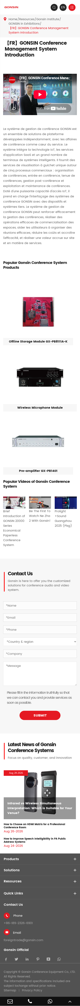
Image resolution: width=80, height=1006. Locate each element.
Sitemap (10, 990)
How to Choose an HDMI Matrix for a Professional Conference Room (34, 826)
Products (11, 859)
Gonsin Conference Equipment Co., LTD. (48, 972)
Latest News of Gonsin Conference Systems (32, 748)
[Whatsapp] (50, 1001)
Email (17, 932)
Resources (26, 19)
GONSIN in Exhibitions (24, 23)
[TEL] (30, 1001)
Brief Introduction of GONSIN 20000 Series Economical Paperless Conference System (14, 528)
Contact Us (13, 904)
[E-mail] (10, 1001)
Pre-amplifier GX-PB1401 (38, 471)
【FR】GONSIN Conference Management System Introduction (38, 30)
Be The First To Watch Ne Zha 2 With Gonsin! (40, 516)
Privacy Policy (32, 990)
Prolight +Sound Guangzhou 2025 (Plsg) (63, 518)
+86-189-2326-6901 (18, 923)
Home (13, 19)
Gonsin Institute (47, 19)
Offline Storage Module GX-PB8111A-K (38, 341)
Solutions (12, 870)
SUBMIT (40, 715)
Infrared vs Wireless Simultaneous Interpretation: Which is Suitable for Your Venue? (39, 808)
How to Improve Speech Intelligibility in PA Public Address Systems (35, 840)
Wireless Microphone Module (40, 407)
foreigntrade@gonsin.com (23, 940)
